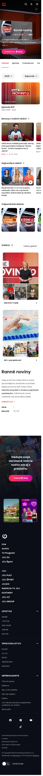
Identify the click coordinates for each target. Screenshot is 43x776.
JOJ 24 (5, 557)
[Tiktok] (20, 727)
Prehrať (17, 478)
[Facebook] (10, 720)
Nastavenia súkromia (10, 742)
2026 (7, 76)
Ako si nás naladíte (9, 690)
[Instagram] (20, 720)
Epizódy (15, 63)
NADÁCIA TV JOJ (11, 588)
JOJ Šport (7, 561)
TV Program (8, 552)
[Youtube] (31, 720)
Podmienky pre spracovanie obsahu (15, 735)
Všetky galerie (30, 246)
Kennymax (16, 756)
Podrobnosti (28, 63)
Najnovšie (29, 76)
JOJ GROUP (8, 601)
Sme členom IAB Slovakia (11, 745)
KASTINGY (7, 592)
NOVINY (5, 649)
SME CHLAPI (6, 625)
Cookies (5, 739)
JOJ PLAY (7, 575)
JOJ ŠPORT (8, 579)
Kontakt (4, 748)
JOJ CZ (6, 597)
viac (4, 45)
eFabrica (36, 756)
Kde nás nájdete (8, 694)
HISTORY (5, 634)
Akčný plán (6, 709)
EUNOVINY (6, 666)
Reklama (5, 685)
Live (4, 544)
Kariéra (5, 698)
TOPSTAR (5, 621)
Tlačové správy (8, 681)
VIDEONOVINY (7, 662)
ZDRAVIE (5, 629)
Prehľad (5, 63)
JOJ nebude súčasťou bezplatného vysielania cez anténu (16, 703)
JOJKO (5, 583)
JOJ (4, 570)
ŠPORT (4, 657)
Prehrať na (10, 51)
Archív (5, 548)
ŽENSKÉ (4, 617)
